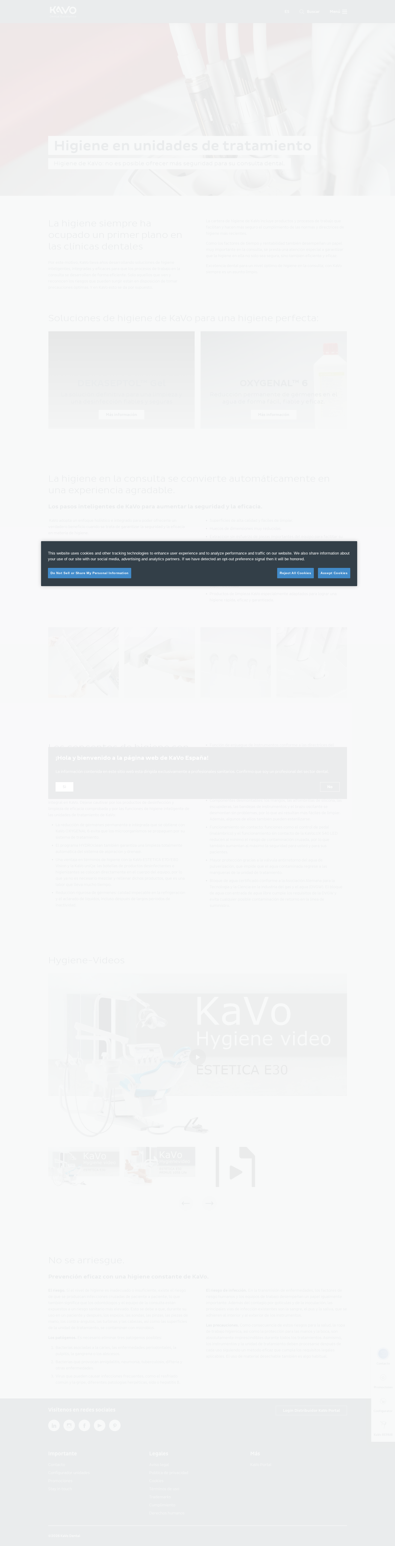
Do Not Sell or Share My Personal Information (89, 573)
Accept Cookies (334, 573)
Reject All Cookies (295, 573)
